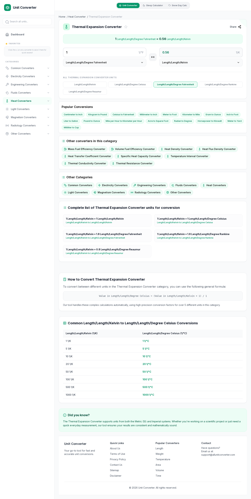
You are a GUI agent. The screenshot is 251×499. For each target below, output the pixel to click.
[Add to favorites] (126, 27)
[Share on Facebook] (246, 35)
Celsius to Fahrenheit (123, 114)
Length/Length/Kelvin (85, 84)
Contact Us (116, 464)
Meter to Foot (170, 114)
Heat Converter (77, 16)
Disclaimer (115, 475)
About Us (115, 448)
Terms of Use (117, 453)
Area (158, 464)
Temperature (163, 459)
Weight (159, 453)
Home (62, 16)
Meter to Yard (235, 121)
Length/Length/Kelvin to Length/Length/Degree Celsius (186, 222)
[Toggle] (48, 68)
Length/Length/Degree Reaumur (85, 91)
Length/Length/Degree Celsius (130, 84)
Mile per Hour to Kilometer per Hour (124, 121)
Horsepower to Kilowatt (210, 121)
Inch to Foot (232, 114)
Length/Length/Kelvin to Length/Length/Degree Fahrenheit (97, 238)
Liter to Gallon (71, 121)
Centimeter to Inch (73, 114)
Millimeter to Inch (148, 114)
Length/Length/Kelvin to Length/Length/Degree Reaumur (96, 253)
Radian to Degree (183, 121)
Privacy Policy (118, 459)
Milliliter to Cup (71, 127)
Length (159, 448)
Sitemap (114, 470)
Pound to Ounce (92, 121)
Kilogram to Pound (97, 114)
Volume (160, 470)
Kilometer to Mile (191, 114)
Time (158, 475)
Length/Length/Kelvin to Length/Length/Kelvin (90, 222)
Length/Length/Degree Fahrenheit (175, 84)
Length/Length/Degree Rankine (220, 84)
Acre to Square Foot (158, 121)
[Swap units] (153, 57)
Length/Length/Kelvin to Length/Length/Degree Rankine (186, 238)
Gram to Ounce (213, 114)
